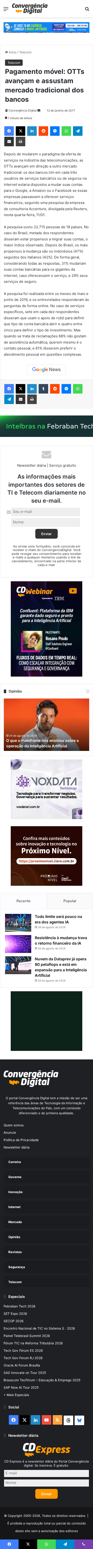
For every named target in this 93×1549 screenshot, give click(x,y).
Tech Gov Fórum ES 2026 (23, 1350)
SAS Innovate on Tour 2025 (25, 1373)
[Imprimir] (20, 141)
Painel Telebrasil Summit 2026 (27, 1336)
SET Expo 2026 (15, 1314)
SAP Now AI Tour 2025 (21, 1387)
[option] (46, 725)
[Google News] (46, 369)
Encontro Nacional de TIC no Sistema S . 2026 (39, 1328)
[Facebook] (9, 131)
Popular (70, 901)
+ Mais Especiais (16, 1395)
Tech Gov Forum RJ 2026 (23, 1358)
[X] (20, 131)
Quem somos (14, 1125)
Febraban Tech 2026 (20, 1306)
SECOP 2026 (14, 1321)
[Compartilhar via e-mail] (9, 141)
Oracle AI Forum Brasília (22, 1365)
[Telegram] (78, 131)
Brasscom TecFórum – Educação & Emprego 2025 (42, 1380)
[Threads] (68, 1420)
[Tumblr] (43, 389)
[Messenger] (55, 131)
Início (12, 52)
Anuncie (10, 1132)
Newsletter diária (17, 1147)
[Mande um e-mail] (38, 110)
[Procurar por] (87, 10)
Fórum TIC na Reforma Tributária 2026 (33, 1343)
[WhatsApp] (66, 131)
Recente (23, 901)
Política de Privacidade (21, 1140)
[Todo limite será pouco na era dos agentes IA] (18, 923)
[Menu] (6, 10)
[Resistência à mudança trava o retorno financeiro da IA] (18, 944)
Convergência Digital (23, 110)
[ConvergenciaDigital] (30, 8)
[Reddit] (43, 131)
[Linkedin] (32, 131)
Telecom (25, 52)
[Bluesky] (79, 1420)
